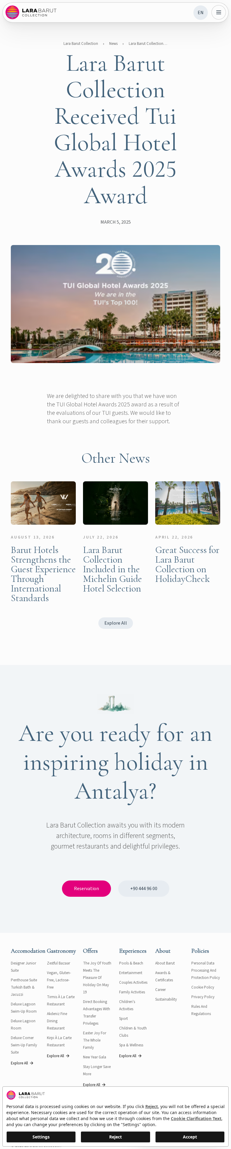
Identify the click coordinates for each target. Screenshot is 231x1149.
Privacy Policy (202, 997)
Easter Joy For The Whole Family (94, 1040)
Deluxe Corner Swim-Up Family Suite (24, 1045)
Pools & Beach (131, 963)
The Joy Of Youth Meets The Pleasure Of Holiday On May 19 (97, 978)
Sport (123, 1018)
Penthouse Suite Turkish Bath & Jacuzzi (24, 987)
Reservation (86, 888)
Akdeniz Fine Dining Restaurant (57, 1021)
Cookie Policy (202, 987)
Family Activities (132, 992)
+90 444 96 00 (143, 888)
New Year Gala (94, 1057)
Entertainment (130, 973)
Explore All (115, 623)
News (113, 43)
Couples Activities (133, 982)
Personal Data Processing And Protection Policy (205, 970)
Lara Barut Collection (80, 43)
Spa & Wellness (131, 1045)
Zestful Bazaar (58, 963)
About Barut (165, 963)
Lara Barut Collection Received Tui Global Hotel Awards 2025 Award (148, 43)
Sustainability (166, 999)
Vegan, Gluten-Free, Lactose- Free (59, 980)
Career (160, 989)
